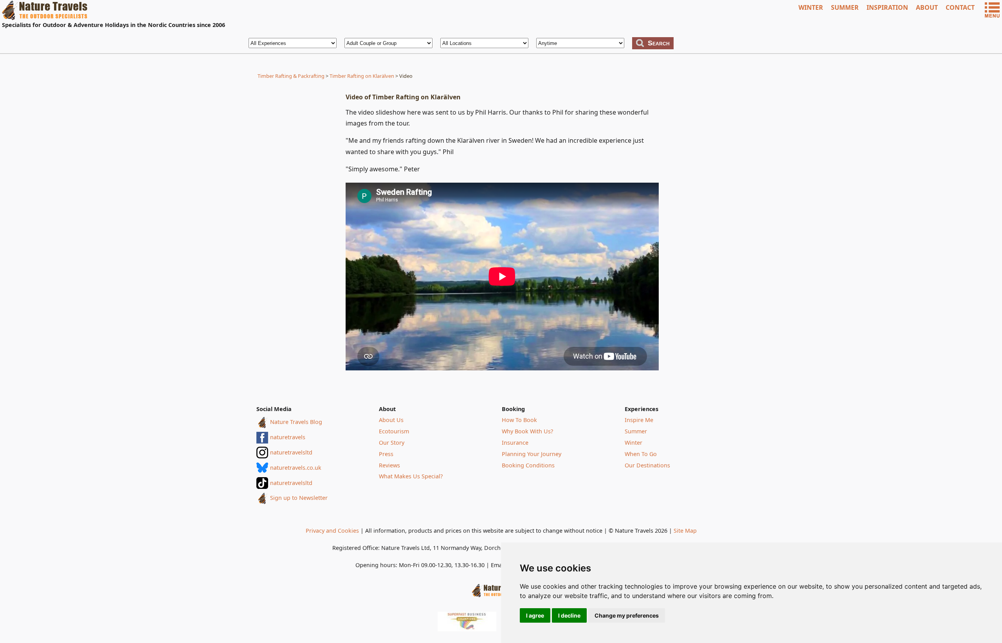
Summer (636, 431)
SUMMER (845, 7)
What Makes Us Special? (411, 476)
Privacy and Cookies (332, 530)
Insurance (515, 442)
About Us (391, 420)
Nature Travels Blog (296, 422)
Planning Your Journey (531, 454)
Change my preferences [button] (627, 615)
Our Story (391, 442)
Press (386, 454)
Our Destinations (647, 465)
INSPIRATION (887, 7)
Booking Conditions (528, 465)
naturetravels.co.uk (295, 467)
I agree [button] (535, 615)
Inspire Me (639, 420)
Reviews (389, 465)
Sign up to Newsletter (299, 497)
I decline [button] (569, 615)
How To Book (519, 420)
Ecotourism (394, 431)
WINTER (810, 7)
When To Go (641, 454)
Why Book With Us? (527, 431)
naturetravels (287, 437)
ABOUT (927, 7)
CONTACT (960, 7)
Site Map (685, 530)
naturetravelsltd (291, 452)
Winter (633, 442)
